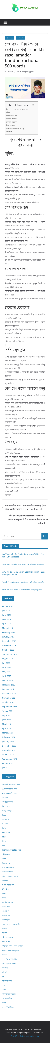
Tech (4, 858)
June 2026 (6, 615)
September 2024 (9, 706)
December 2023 (9, 746)
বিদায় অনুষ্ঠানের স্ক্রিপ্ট (8, 963)
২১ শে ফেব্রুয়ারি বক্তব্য (9, 793)
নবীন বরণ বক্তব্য (7, 937)
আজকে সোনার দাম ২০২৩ (10, 876)
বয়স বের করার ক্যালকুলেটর (10, 950)
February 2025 (8, 685)
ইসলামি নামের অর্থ (7, 902)
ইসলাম (4, 898)
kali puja (6, 832)
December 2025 (9, 641)
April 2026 (6, 623)
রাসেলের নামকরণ (11, 118)
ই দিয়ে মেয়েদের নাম (8, 884)
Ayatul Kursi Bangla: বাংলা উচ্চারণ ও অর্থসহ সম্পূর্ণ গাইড (22, 589)
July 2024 (6, 715)
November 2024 (9, 698)
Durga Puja (7, 810)
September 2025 (9, 654)
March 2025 (7, 680)
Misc (4, 836)
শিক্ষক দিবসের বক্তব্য (8, 994)
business (6, 806)
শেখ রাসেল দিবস (20, 38)
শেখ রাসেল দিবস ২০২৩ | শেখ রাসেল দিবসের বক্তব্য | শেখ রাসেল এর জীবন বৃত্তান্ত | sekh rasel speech (25, 507)
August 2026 (7, 606)
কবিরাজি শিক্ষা (6, 915)
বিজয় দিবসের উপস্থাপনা (9, 959)
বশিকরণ (4, 954)
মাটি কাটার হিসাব (7, 981)
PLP (3, 845)
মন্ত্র (3, 976)
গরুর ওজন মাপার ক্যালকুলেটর (11, 924)
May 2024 (6, 724)
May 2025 (6, 671)
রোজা (3, 985)
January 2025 (8, 689)
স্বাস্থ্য (4, 1002)
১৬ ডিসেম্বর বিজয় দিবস (9, 788)
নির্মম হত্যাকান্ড (10, 125)
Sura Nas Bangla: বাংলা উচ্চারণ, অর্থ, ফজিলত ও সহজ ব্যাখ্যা (23, 564)
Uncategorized (8, 867)
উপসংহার (9, 131)
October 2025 (8, 650)
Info (4, 828)
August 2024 (7, 711)
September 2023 (9, 759)
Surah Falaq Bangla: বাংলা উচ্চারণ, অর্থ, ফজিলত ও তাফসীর (23, 582)
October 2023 (8, 754)
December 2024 (9, 693)
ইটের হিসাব (5, 889)
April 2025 (6, 676)
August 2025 (7, 658)
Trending (6, 863)
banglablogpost (27, 71)
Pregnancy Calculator (11, 850)
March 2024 (7, 733)
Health (5, 823)
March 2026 (7, 628)
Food (4, 815)
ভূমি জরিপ (5, 972)
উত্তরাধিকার (6, 906)
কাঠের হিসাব (6, 919)
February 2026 (8, 632)
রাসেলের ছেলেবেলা (11, 122)
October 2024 (8, 702)
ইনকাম (4, 893)
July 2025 (6, 663)
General (5, 819)
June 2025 (6, 667)
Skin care (6, 854)
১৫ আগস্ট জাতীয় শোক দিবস (11, 784)
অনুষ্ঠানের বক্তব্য (9, 38)
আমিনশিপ (5, 880)
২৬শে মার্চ (5, 797)
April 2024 (6, 728)
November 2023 (9, 750)
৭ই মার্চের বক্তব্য (7, 802)
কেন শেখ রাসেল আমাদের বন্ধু (15, 128)
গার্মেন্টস (4, 928)
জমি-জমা (4, 933)
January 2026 (8, 637)
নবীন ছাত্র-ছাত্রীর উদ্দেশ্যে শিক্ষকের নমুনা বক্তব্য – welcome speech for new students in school (26, 519)
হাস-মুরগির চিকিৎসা (8, 1007)
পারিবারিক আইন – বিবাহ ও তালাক (12, 946)
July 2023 (6, 767)
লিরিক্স (4, 989)
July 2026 (6, 610)
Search (44, 536)
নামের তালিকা (6, 941)
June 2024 (6, 719)
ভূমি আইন (5, 967)
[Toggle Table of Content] (32, 105)
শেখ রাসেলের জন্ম (11, 115)
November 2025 (9, 645)
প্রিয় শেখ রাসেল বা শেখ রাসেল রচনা (17, 109)
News (4, 841)
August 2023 (7, 763)
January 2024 (8, 741)
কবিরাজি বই (5, 911)
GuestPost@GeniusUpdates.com (25, 1036)
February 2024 (8, 737)
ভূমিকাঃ (8, 112)
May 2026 (6, 619)
